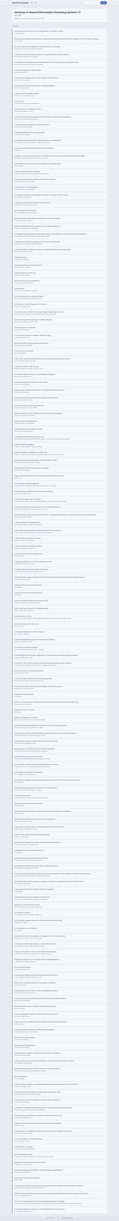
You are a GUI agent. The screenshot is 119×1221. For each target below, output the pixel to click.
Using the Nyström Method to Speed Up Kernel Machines (32, 203)
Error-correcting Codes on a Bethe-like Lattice (28, 296)
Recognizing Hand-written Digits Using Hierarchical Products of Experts (37, 218)
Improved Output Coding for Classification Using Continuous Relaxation (37, 1053)
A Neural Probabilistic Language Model (26, 522)
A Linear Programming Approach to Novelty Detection (31, 125)
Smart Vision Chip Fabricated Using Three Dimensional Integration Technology (39, 1201)
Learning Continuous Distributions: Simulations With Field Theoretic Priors (38, 1115)
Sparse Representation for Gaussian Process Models (31, 382)
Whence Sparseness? (21, 1076)
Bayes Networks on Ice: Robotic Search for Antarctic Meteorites (34, 749)
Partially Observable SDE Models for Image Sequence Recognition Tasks (37, 1092)
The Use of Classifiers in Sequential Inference (28, 1139)
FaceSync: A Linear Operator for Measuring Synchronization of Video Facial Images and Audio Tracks (46, 702)
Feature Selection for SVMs (22, 616)
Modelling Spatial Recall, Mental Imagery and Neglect (31, 468)
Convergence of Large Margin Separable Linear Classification (33, 148)
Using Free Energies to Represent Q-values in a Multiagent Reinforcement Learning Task (42, 249)
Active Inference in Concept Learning (26, 187)
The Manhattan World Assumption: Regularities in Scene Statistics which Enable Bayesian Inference (46, 655)
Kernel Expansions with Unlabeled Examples (28, 429)
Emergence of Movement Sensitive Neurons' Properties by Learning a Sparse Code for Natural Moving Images (49, 156)
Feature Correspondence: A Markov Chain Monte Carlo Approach (35, 952)
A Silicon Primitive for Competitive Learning (28, 546)
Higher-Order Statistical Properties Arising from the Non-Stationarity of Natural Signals (42, 359)
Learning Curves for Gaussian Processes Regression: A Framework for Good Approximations (44, 1061)
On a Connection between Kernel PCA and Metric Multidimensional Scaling (38, 920)
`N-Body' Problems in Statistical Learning (27, 538)
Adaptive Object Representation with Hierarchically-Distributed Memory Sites (39, 476)
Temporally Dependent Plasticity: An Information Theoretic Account (35, 1014)
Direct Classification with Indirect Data (26, 624)
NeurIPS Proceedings (20, 3)
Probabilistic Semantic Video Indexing (26, 366)
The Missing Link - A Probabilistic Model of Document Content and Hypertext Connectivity (43, 1131)
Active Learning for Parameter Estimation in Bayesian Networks (34, 86)
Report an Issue (50, 1218)
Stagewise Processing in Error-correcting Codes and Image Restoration (37, 959)
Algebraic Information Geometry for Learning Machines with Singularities (37, 1123)
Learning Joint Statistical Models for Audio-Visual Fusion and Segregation (37, 140)
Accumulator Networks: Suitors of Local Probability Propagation (34, 374)
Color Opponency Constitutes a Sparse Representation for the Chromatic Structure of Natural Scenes (46, 62)
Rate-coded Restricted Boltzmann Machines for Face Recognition (35, 819)
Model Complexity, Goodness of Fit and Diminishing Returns (33, 491)
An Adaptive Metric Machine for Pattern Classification (31, 569)
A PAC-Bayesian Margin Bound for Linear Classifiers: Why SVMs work (36, 78)
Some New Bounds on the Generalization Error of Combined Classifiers (37, 507)
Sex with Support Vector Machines (25, 210)
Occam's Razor (19, 101)
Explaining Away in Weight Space (25, 1045)
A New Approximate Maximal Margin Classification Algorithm (34, 889)
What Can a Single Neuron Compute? (26, 717)
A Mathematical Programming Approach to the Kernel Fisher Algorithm (37, 242)
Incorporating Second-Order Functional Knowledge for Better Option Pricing (38, 312)
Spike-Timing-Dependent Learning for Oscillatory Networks (33, 320)
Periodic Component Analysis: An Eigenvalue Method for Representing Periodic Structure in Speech (46, 1084)
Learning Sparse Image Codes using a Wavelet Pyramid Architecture (36, 975)
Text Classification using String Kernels (26, 483)
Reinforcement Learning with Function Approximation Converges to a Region (39, 31)
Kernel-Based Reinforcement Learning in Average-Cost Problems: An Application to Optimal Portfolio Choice (49, 881)
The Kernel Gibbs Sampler (22, 967)
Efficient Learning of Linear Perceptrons (27, 281)
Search (103, 3)
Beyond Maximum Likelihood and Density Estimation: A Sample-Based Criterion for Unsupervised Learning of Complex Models (55, 515)
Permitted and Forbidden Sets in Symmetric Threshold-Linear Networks (37, 842)
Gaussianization (19, 288)
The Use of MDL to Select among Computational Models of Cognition (36, 764)
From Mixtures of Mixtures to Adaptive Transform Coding (32, 335)
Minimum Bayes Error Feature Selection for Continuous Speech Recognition (38, 413)
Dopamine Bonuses (20, 257)
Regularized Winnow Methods (24, 694)
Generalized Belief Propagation (24, 444)
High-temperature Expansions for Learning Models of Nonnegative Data (37, 164)
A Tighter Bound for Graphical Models (26, 93)
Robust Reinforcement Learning (24, 1037)
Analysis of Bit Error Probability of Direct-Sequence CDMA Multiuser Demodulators (40, 1022)
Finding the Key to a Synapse (23, 1147)
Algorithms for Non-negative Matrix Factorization (30, 1162)
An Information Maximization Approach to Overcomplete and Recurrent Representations (42, 117)
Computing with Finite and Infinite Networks (28, 593)
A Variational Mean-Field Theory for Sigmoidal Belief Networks (34, 1030)
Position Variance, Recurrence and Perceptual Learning (31, 834)
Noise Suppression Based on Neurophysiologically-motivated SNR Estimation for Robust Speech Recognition (49, 1186)
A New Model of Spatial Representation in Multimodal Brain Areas (35, 944)
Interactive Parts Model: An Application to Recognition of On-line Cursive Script (39, 936)
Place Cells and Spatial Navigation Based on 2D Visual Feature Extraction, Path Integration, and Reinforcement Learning (52, 873)
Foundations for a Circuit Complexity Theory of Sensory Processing (35, 741)
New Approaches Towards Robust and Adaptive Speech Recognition (36, 866)
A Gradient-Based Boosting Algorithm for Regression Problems (34, 639)
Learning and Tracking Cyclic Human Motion (28, 756)
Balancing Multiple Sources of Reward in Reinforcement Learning (35, 1006)
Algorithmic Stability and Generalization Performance (31, 343)
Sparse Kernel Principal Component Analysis (28, 803)
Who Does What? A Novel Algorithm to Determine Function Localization (37, 47)
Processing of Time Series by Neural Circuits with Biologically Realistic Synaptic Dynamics (42, 663)
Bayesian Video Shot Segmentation (25, 421)
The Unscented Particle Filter (23, 1154)
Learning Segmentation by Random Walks (27, 70)
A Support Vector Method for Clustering (27, 171)
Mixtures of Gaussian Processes (24, 710)
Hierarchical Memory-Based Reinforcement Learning (31, 600)
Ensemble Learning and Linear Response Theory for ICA (32, 897)
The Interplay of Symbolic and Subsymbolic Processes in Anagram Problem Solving (41, 195)
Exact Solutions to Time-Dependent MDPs (27, 109)
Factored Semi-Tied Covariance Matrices (27, 1178)
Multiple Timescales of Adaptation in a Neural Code (30, 452)
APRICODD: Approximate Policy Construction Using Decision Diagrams (37, 226)
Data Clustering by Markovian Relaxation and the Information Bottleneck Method (40, 998)
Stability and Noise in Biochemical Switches (28, 585)
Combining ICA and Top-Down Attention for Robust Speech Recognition (37, 1100)
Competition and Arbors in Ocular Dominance (29, 850)
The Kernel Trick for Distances (23, 351)
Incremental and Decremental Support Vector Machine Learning (34, 179)
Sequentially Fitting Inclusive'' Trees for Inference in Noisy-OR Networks (37, 1069)
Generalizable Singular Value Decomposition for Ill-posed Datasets (35, 788)
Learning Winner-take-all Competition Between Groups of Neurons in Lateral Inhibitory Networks (45, 733)
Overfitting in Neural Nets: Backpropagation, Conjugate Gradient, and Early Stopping (41, 54)
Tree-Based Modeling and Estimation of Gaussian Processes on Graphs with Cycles (40, 725)
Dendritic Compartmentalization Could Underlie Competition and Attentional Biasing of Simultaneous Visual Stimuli (51, 1193)
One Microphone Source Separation (25, 928)
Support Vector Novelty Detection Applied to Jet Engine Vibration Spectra (37, 530)
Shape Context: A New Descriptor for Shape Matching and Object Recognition (39, 827)
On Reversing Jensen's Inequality (24, 327)
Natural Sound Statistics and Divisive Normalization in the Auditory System (38, 686)
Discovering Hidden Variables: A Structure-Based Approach (33, 678)
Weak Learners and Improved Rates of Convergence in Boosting (34, 983)
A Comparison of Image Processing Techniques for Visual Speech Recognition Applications (43, 1108)
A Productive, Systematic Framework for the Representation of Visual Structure (39, 1209)
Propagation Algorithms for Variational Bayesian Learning (32, 561)
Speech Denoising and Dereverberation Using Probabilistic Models (35, 460)
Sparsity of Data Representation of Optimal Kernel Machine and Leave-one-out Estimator (42, 811)
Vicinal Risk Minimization (22, 795)
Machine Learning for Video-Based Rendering (28, 671)
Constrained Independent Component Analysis (29, 632)
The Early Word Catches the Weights (25, 647)
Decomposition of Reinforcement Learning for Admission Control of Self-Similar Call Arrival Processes (46, 780)
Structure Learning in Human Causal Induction (29, 405)
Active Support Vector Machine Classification (28, 772)
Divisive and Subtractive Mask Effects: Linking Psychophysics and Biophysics (38, 1170)
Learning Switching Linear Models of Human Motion (31, 858)
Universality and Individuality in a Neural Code (29, 437)
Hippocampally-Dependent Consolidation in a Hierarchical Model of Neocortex (39, 390)
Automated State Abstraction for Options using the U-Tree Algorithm (36, 398)
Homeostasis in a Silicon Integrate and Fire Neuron (30, 304)
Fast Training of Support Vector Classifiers (27, 499)
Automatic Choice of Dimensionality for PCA (28, 554)
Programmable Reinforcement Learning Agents (29, 132)
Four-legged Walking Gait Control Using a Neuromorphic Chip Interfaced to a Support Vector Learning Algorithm (50, 234)
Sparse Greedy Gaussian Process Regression (28, 265)
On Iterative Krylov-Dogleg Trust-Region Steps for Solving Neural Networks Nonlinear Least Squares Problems (49, 577)
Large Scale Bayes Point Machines (25, 273)
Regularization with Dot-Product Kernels (27, 905)
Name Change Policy (67, 1218)
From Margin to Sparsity (22, 912)
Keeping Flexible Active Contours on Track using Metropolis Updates (36, 991)
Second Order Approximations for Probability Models (31, 608)
